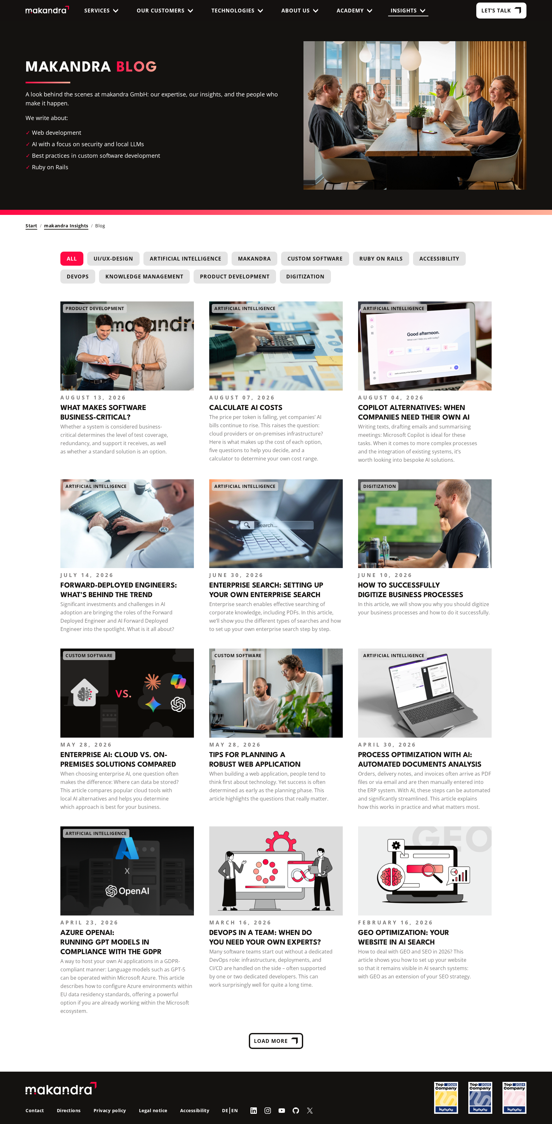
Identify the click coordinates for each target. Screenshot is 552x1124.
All (72, 258)
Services (97, 10)
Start (31, 226)
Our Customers (161, 10)
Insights (404, 10)
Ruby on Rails (381, 258)
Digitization (305, 276)
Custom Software (315, 258)
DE (225, 1110)
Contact (35, 1110)
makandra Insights (66, 226)
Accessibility (439, 258)
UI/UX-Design (113, 258)
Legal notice (153, 1110)
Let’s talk (496, 10)
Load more (271, 1040)
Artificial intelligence (185, 258)
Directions (69, 1110)
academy (350, 10)
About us (295, 10)
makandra (254, 258)
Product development (235, 276)
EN (234, 1110)
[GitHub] (296, 1110)
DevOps (78, 276)
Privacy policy (110, 1110)
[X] (310, 1110)
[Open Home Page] (47, 11)
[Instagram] (267, 1110)
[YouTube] (282, 1110)
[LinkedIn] (253, 1110)
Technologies (233, 10)
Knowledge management (144, 276)
